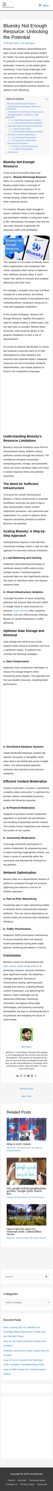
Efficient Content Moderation (21, 135)
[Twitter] (35, 1076)
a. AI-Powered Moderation (24, 137)
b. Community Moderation (24, 140)
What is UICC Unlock (19, 1144)
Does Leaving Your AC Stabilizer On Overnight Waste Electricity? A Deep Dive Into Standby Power (24, 1332)
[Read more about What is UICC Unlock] (26, 1129)
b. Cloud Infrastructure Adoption (27, 123)
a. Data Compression (21, 129)
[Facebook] (21, 1076)
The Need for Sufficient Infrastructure (26, 112)
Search (11, 1480)
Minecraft (11, 1238)
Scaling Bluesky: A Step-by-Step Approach (22, 116)
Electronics (11, 1148)
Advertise (42, 1484)
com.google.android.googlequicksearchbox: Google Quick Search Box (26, 1191)
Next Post (26, 1096)
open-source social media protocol (21, 966)
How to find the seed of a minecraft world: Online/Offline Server (24, 1232)
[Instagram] (25, 1076)
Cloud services (20, 610)
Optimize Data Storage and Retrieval (25, 126)
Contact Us (11, 1484)
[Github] (32, 1076)
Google (10, 1197)
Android (22, 1480)
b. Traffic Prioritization (22, 149)
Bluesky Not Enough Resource (21, 104)
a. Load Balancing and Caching (26, 120)
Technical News (11, 43)
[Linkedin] (17, 1076)
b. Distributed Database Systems (27, 132)
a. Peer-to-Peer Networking (24, 146)
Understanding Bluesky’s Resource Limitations (23, 107)
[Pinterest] (28, 1076)
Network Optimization (18, 143)
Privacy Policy (27, 1484)
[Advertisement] (26, 405)
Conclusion (13, 152)
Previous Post (26, 1088)
